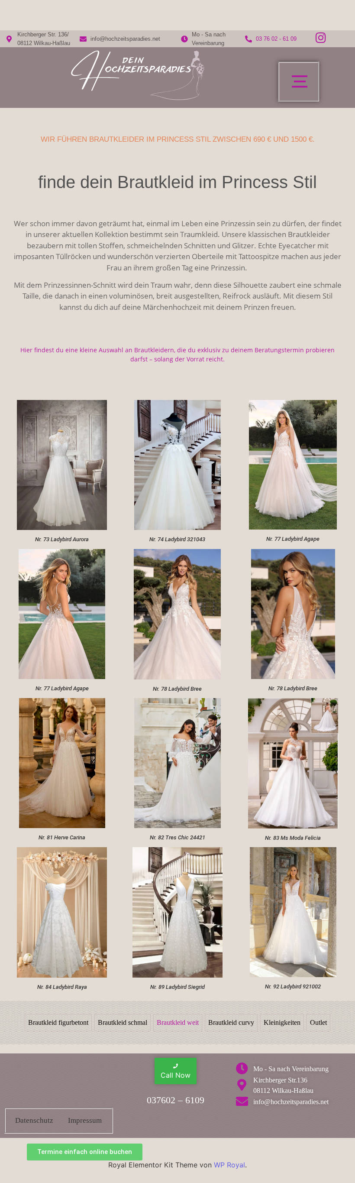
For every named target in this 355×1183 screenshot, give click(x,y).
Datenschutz (34, 1120)
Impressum (85, 1120)
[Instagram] (321, 37)
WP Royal (229, 1164)
